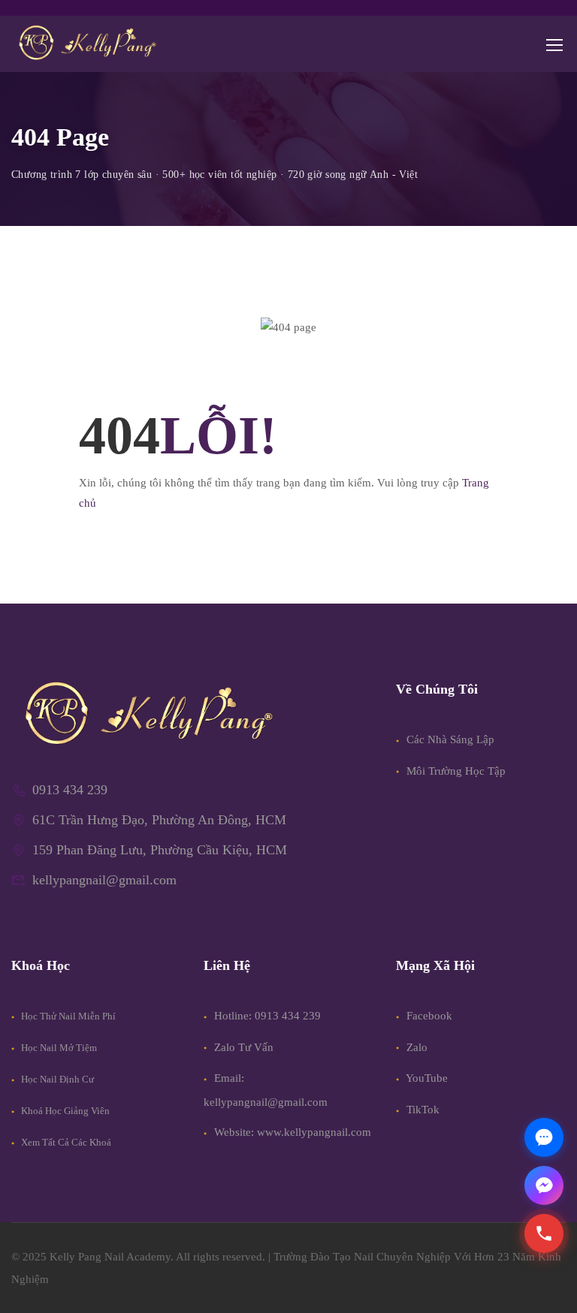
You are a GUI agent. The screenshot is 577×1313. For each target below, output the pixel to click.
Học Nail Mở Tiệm (58, 1047)
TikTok (421, 1110)
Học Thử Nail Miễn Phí (67, 1016)
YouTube (425, 1078)
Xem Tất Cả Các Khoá (65, 1142)
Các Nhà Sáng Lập (448, 739)
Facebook (427, 1016)
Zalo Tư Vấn (243, 1047)
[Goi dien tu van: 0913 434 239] (543, 1233)
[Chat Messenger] (543, 1185)
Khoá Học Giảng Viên (64, 1110)
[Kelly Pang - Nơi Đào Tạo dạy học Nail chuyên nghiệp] (86, 44)
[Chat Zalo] (543, 1137)
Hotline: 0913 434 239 (267, 1016)
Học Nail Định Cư (56, 1079)
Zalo (415, 1047)
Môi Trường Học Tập (454, 771)
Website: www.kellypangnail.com (292, 1132)
